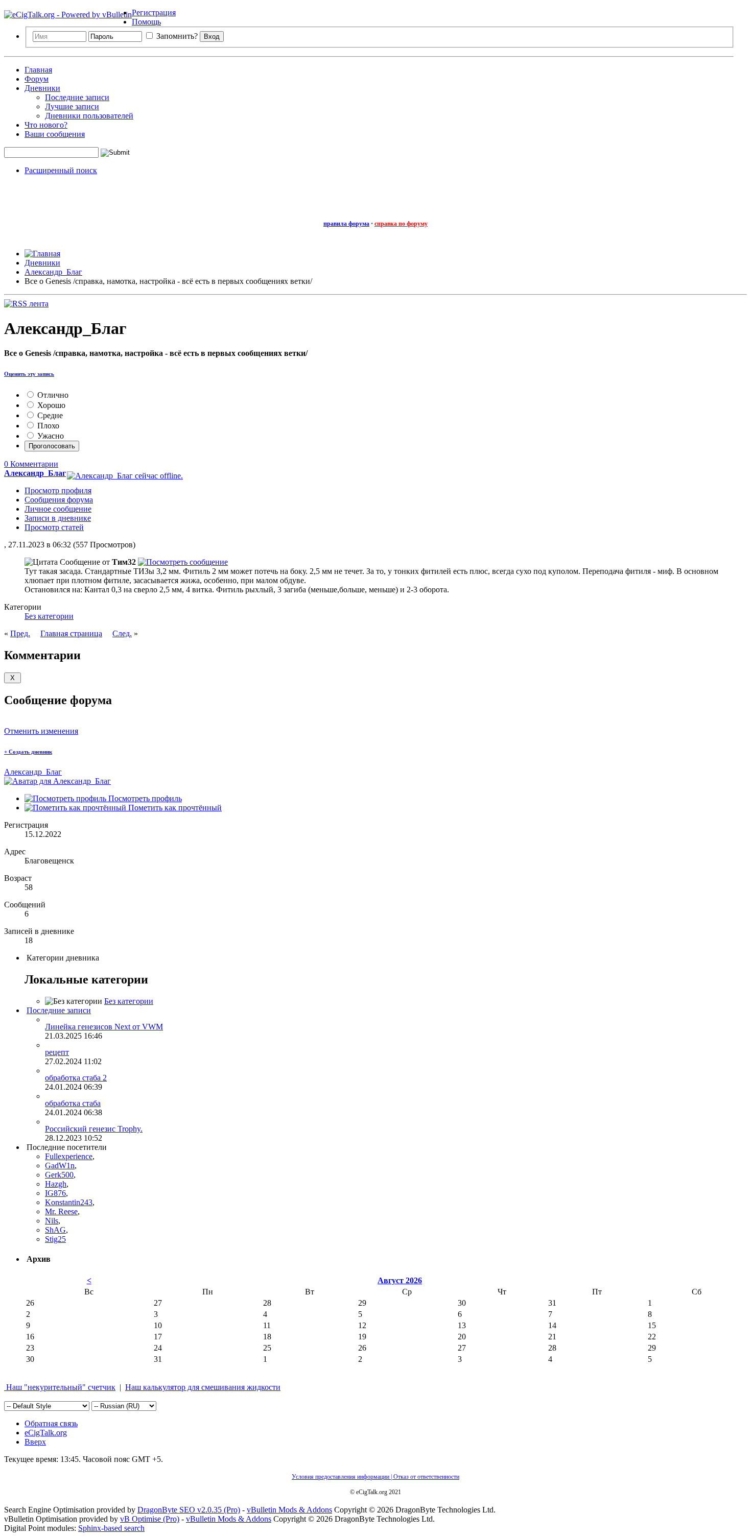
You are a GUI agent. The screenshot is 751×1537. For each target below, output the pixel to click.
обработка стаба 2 (76, 1077)
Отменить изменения (41, 731)
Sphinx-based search (111, 1528)
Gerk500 (59, 1174)
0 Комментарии (31, 464)
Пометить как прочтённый (174, 807)
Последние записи (77, 97)
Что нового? (46, 125)
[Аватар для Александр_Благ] (57, 781)
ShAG (55, 1230)
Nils (51, 1220)
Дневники (42, 88)
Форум (37, 79)
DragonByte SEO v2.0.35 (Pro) (188, 1509)
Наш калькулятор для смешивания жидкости (202, 1387)
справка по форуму (401, 223)
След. (122, 633)
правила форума (346, 223)
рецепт (57, 1052)
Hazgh (55, 1184)
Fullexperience (68, 1156)
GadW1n (60, 1165)
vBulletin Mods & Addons (289, 1509)
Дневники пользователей (89, 115)
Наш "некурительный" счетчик (59, 1387)
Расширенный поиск (61, 170)
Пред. (20, 633)
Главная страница (71, 633)
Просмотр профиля (58, 490)
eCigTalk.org (46, 1432)
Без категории (49, 616)
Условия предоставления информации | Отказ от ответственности (375, 1476)
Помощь (146, 21)
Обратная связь (51, 1423)
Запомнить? (176, 36)
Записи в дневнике (58, 518)
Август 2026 (400, 1280)
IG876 (55, 1193)
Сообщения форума (59, 499)
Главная (38, 69)
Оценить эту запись (29, 374)
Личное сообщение (58, 509)
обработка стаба (73, 1103)
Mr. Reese (61, 1211)
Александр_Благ (33, 771)
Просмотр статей (54, 527)
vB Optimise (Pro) (149, 1519)
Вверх (35, 1441)
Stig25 (55, 1239)
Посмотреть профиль (144, 798)
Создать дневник (28, 752)
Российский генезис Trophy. (94, 1128)
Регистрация (154, 12)
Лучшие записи (72, 106)
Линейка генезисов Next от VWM (104, 1026)
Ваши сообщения (55, 134)
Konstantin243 (68, 1202)
